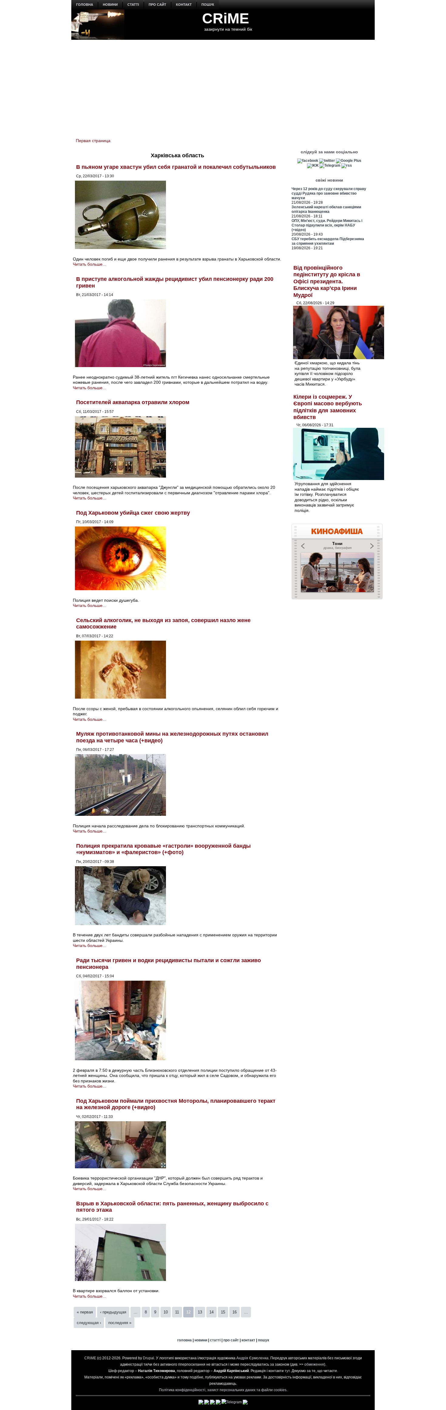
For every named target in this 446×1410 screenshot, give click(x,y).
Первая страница (93, 140)
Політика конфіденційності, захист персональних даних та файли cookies (222, 1390)
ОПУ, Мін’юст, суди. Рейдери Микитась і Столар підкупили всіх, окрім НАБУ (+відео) (327, 225)
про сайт (157, 4)
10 (166, 1312)
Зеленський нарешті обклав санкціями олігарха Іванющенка (326, 209)
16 (234, 1312)
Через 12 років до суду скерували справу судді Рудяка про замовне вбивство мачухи (329, 193)
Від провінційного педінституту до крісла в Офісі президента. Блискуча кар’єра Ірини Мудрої (326, 281)
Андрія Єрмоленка (252, 1358)
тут (287, 1371)
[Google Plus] (348, 160)
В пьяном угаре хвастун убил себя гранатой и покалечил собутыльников (176, 167)
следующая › (89, 1322)
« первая (85, 1312)
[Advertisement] (223, 85)
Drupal (148, 1358)
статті (133, 4)
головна (84, 4)
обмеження (314, 1364)
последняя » (119, 1322)
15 (223, 1312)
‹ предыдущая (113, 1312)
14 (211, 1312)
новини (110, 4)
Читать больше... (89, 264)
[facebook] (307, 160)
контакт (184, 4)
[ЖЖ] (313, 165)
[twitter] (327, 160)
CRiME (225, 18)
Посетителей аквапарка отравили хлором (132, 402)
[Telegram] (329, 165)
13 (200, 1312)
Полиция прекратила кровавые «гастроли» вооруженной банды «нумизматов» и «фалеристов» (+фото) (163, 849)
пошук (207, 4)
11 (177, 1312)
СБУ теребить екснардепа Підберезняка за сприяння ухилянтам (328, 241)
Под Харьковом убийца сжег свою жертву (133, 513)
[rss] (346, 165)
